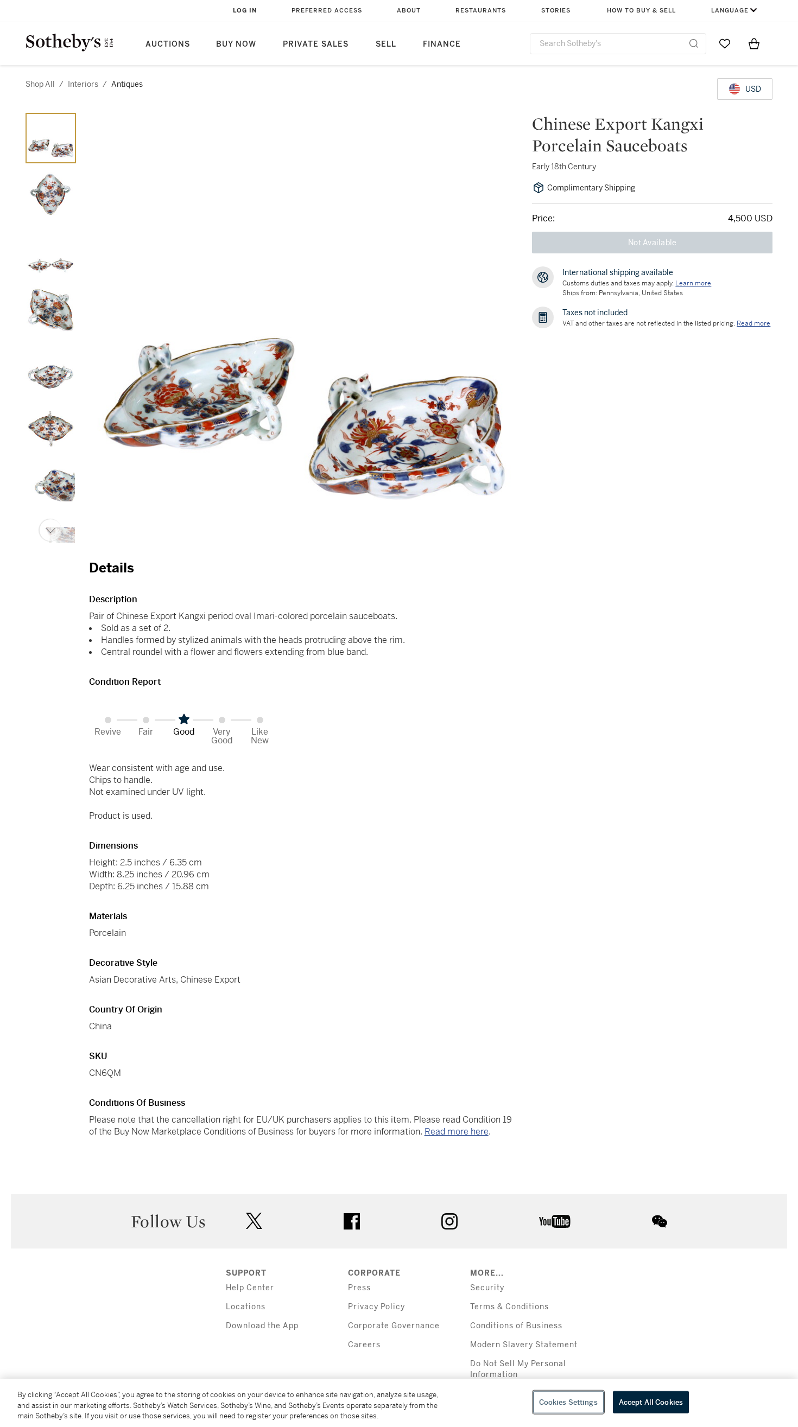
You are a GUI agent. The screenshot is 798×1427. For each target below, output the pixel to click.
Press (359, 1287)
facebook (352, 1221)
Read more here (457, 1131)
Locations (245, 1306)
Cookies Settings (568, 1401)
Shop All (40, 84)
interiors (83, 84)
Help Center (250, 1287)
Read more (753, 323)
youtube (555, 1221)
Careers (364, 1344)
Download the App (262, 1325)
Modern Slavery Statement (524, 1344)
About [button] (409, 10)
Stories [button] (556, 10)
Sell (386, 44)
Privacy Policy (376, 1306)
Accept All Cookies (651, 1401)
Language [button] (730, 10)
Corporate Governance (394, 1325)
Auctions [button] (167, 44)
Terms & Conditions (509, 1306)
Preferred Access (327, 10)
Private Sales (316, 44)
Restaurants (480, 10)
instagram (449, 1221)
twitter (254, 1221)
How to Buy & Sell (641, 10)
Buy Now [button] (236, 44)
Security (487, 1287)
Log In (245, 10)
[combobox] (618, 43)
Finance (442, 44)
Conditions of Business (516, 1325)
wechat (659, 1221)
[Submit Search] (693, 43)
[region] (399, 1403)
